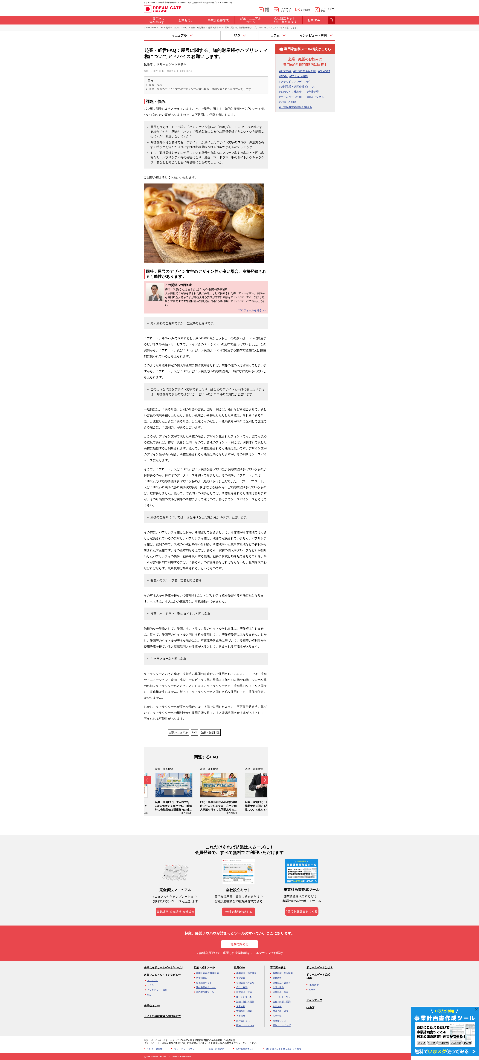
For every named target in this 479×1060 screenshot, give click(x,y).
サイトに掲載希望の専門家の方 (162, 1016)
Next (264, 780)
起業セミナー (152, 1005)
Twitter (312, 989)
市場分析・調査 (244, 1011)
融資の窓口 (201, 978)
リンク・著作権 (154, 1049)
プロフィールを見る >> (252, 310)
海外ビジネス (243, 1020)
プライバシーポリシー (185, 1049)
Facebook (314, 984)
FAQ (185, 27)
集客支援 (240, 1006)
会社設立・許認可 (245, 982)
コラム (150, 985)
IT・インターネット (246, 997)
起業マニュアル (173, 27)
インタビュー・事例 (157, 990)
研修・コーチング (245, 1025)
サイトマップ (314, 1000)
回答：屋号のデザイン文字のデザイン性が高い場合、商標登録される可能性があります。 (201, 89)
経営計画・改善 (244, 992)
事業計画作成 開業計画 (207, 973)
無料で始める (239, 944)
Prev (147, 780)
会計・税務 (242, 987)
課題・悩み (155, 84)
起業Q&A (239, 967)
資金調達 (175, 911)
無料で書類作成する (238, 911)
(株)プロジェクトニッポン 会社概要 (283, 1049)
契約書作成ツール (205, 992)
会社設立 (189, 911)
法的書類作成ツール (206, 987)
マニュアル (152, 980)
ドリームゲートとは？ (319, 967)
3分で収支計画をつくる (302, 911)
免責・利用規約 (216, 1049)
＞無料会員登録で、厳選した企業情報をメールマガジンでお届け (239, 953)
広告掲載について (245, 1049)
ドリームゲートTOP (153, 27)
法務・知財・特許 (245, 1001)
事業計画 (162, 911)
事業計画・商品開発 (246, 973)
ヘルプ (310, 1007)
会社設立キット (204, 982)
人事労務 (240, 1016)
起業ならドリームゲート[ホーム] (163, 967)
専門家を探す (278, 967)
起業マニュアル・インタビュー (162, 974)
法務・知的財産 (198, 27)
